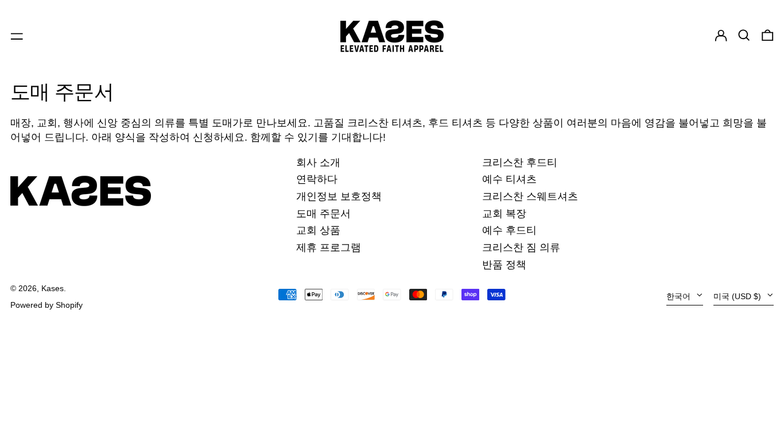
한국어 (679, 296)
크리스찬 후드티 (519, 162)
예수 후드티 (509, 230)
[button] (744, 35)
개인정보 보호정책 (339, 196)
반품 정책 (504, 264)
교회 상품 (318, 230)
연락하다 (316, 179)
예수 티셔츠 (509, 179)
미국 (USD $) (738, 296)
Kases (52, 288)
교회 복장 (504, 213)
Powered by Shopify (46, 305)
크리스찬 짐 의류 (521, 247)
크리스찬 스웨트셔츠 (530, 196)
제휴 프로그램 (328, 247)
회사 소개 (318, 162)
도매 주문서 (323, 213)
